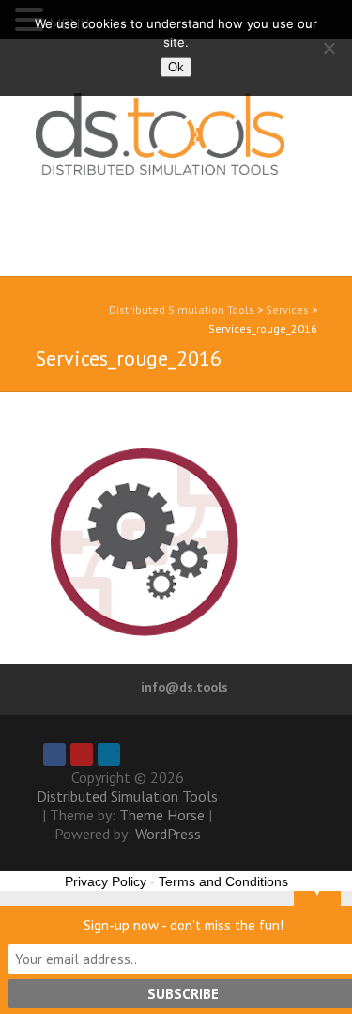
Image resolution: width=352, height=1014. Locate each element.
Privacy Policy (105, 881)
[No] (328, 48)
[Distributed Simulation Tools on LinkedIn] (109, 754)
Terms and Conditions (223, 881)
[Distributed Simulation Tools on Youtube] (81, 754)
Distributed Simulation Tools (151, 168)
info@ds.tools (184, 687)
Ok (176, 67)
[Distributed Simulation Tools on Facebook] (54, 754)
